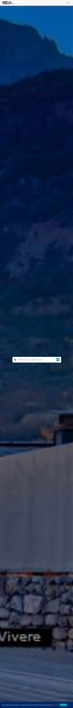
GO (58, 359)
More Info (56, 705)
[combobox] (36, 360)
